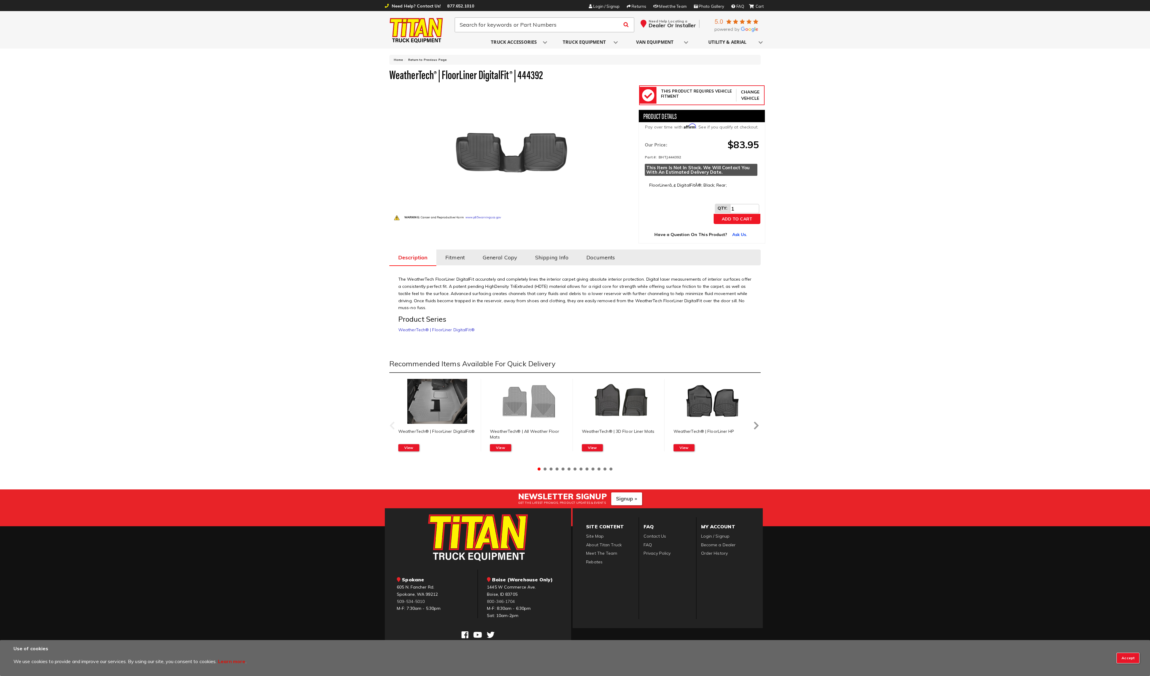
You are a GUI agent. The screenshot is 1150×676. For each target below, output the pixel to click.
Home (398, 60)
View (408, 447)
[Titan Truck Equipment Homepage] (416, 30)
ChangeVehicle (750, 95)
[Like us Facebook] (465, 635)
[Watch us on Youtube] (477, 635)
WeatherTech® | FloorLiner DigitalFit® (436, 329)
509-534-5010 (411, 601)
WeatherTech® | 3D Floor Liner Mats (618, 431)
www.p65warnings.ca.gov (483, 217)
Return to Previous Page (427, 60)
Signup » (626, 498)
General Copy (500, 257)
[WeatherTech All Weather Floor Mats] (529, 401)
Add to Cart (737, 219)
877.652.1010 (460, 6)
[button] (514, 42)
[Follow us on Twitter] (490, 635)
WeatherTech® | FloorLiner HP (704, 431)
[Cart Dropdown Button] (756, 6)
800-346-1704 (501, 601)
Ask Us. (740, 234)
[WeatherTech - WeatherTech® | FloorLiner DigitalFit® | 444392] (512, 145)
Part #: (651, 157)
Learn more (232, 661)
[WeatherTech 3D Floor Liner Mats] (621, 401)
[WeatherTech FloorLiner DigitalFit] (437, 401)
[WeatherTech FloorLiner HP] (713, 401)
